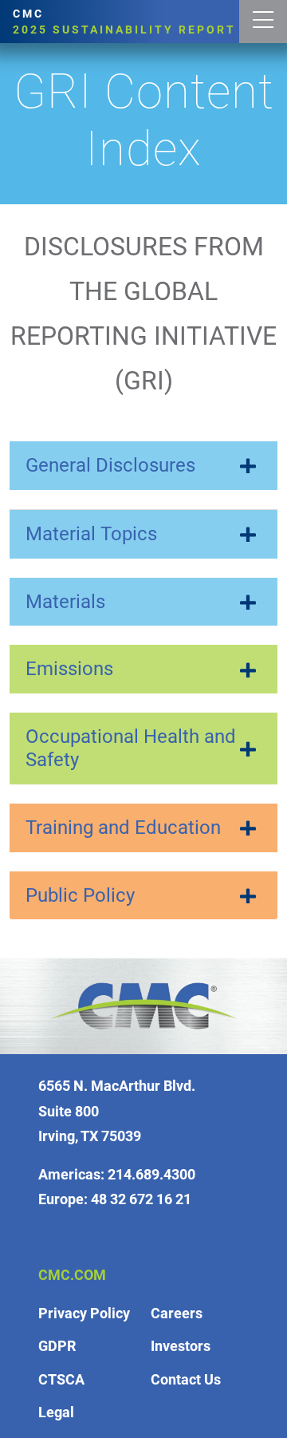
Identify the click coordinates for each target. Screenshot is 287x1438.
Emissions (69, 669)
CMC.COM (72, 1274)
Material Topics (91, 534)
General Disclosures (110, 465)
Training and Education (123, 827)
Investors (180, 1345)
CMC (124, 21)
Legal (56, 1412)
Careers (176, 1313)
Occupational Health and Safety (131, 748)
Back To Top (257, 1291)
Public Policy (80, 895)
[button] (263, 21)
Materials (65, 602)
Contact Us (186, 1379)
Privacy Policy (84, 1313)
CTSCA (61, 1379)
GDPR (57, 1345)
